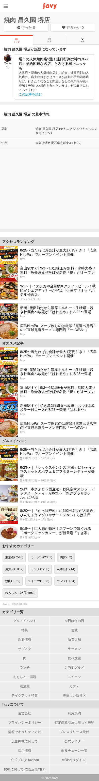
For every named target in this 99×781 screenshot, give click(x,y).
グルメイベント (24, 621)
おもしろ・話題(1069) (20, 593)
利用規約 (74, 713)
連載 (74, 630)
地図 (82, 41)
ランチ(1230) (40, 569)
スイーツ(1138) (38, 581)
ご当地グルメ (74, 667)
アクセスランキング (18, 242)
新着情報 (24, 639)
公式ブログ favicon (25, 760)
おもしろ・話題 (24, 677)
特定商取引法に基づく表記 (74, 722)
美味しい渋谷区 (74, 695)
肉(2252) (66, 557)
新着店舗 (74, 639)
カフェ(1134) (66, 581)
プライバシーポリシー (24, 722)
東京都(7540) (14, 557)
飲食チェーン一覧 (74, 750)
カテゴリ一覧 (13, 612)
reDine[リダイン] (74, 760)
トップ (16, 42)
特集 (24, 630)
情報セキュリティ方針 (24, 732)
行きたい (74, 28)
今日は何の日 (74, 621)
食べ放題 (74, 658)
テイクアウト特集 (24, 695)
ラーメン (74, 649)
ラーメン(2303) (41, 557)
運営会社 (24, 713)
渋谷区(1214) (66, 569)
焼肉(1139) (12, 581)
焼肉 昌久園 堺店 (27, 19)
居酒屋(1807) (14, 569)
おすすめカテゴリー (18, 546)
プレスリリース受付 (74, 732)
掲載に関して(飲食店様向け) (24, 769)
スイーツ (74, 677)
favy (5, 604)
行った (27, 28)
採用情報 (24, 750)
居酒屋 (25, 686)
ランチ (25, 667)
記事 (49, 41)
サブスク (24, 649)
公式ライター (74, 741)
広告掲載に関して (24, 741)
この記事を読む (30, 94)
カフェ (74, 686)
